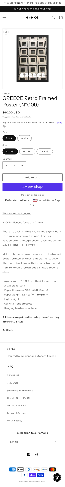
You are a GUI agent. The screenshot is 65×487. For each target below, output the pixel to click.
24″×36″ (44, 151)
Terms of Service (16, 413)
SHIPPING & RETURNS (20, 390)
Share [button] (9, 330)
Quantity (7, 158)
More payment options (32, 195)
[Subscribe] (54, 442)
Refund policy (14, 420)
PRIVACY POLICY (16, 405)
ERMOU (28, 481)
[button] (4, 17)
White (24, 138)
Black (9, 138)
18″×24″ (27, 151)
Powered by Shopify (39, 481)
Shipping (6, 117)
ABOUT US (13, 375)
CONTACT (12, 382)
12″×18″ (10, 151)
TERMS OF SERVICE (19, 398)
